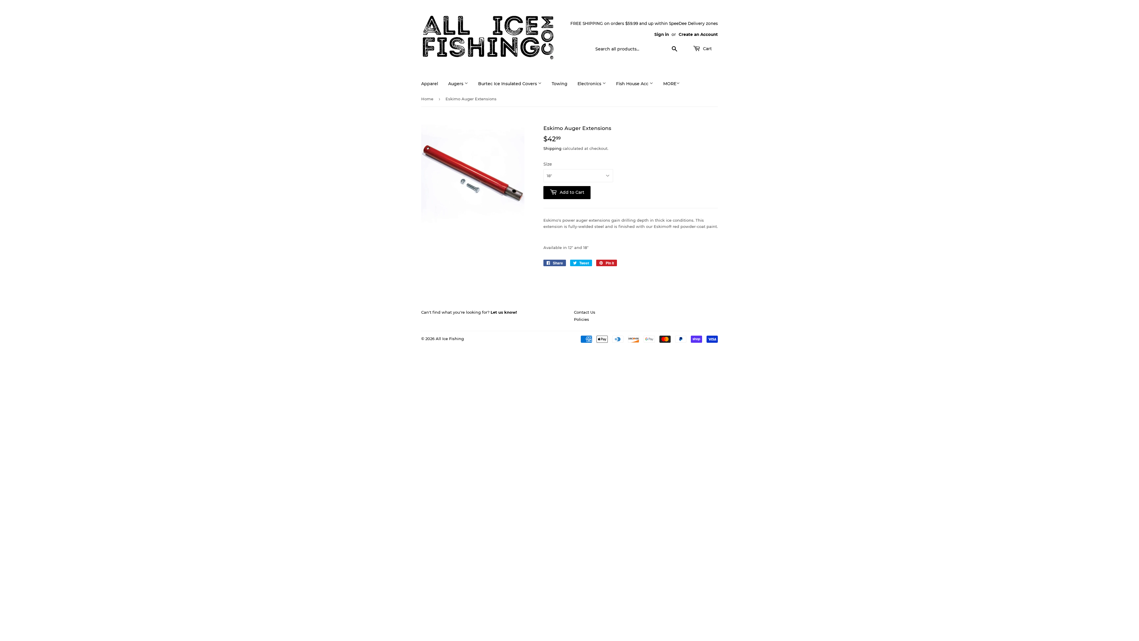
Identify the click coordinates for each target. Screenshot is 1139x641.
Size (547, 164)
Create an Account (698, 34)
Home (427, 98)
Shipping (552, 148)
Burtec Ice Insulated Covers (508, 83)
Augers (456, 83)
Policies (581, 319)
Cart (707, 48)
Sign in (661, 34)
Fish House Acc (633, 83)
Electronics (590, 83)
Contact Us (584, 312)
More (669, 83)
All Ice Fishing (450, 338)
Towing (559, 83)
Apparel (429, 83)
